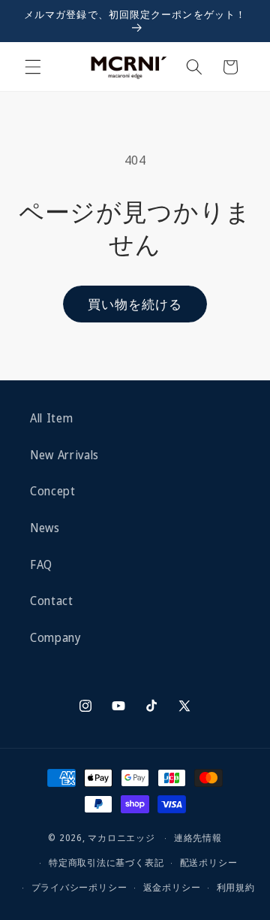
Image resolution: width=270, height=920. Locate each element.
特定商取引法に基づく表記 (106, 862)
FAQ (41, 565)
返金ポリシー (172, 887)
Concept (53, 491)
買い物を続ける (135, 304)
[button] (33, 67)
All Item (51, 418)
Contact (52, 601)
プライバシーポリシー (80, 887)
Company (55, 638)
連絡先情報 (198, 837)
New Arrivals (64, 455)
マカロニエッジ (121, 837)
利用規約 (236, 887)
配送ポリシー (209, 862)
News (45, 528)
